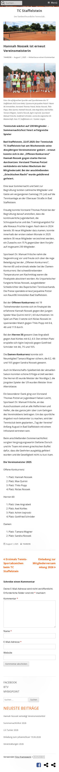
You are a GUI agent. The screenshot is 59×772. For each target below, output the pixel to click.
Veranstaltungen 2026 (13, 744)
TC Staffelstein (29, 11)
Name (7, 631)
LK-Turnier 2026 (10, 730)
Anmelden (39, 757)
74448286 (7, 57)
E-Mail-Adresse (12, 641)
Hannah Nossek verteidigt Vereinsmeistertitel (24, 716)
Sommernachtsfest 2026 (14, 723)
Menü (54, 2)
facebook (10, 682)
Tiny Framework (23, 757)
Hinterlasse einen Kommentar (42, 57)
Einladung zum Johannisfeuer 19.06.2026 (22, 737)
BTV (5, 687)
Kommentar (10, 598)
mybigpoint (11, 691)
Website (7, 652)
